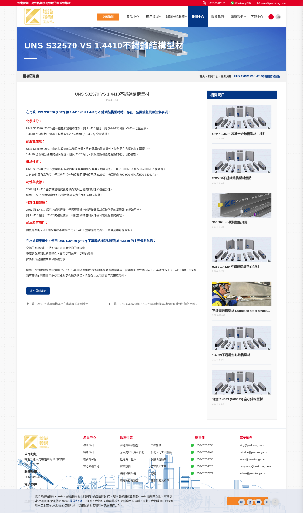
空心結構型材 (91, 466)
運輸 (153, 473)
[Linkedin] (250, 502)
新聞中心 (198, 17)
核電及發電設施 (129, 480)
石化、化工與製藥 (161, 452)
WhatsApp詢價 (243, 3)
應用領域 (152, 17)
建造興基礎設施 (129, 445)
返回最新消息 (38, 290)
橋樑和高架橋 (128, 473)
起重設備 (125, 466)
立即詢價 (108, 16)
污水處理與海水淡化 (132, 452)
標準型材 (88, 445)
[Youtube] (258, 502)
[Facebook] (275, 502)
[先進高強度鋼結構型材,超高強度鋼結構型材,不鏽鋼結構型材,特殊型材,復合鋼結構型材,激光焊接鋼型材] (39, 16)
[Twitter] (267, 502)
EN (278, 16)
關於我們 (217, 17)
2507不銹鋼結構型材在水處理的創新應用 (63, 303)
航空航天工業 (158, 466)
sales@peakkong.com (273, 3)
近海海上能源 (128, 459)
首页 (202, 76)
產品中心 (132, 17)
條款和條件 (77, 501)
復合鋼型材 (89, 459)
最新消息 (226, 76)
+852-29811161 (216, 3)
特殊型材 (88, 452)
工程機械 (156, 445)
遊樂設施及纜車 (160, 480)
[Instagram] (241, 502)
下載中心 (257, 17)
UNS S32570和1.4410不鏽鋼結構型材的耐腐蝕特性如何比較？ (158, 303)
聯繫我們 (237, 17)
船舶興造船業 (158, 459)
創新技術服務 (175, 17)
